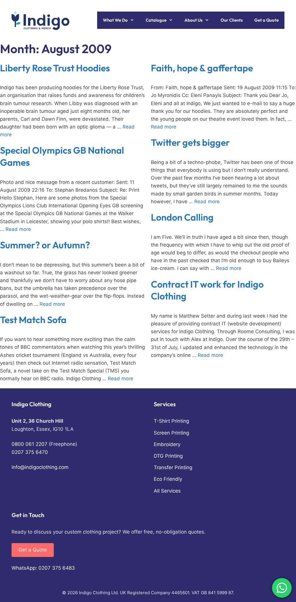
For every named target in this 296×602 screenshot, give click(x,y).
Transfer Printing (173, 467)
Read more (163, 127)
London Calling (182, 217)
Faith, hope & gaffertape (202, 68)
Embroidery (167, 444)
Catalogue (156, 20)
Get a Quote (266, 20)
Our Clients (232, 20)
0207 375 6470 (30, 452)
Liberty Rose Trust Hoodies (55, 68)
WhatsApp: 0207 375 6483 (43, 568)
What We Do (115, 20)
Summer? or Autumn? (45, 245)
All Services (167, 491)
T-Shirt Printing (171, 421)
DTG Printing (168, 456)
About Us (193, 20)
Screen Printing (171, 433)
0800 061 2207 (29, 444)
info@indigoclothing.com (40, 467)
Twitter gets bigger (190, 142)
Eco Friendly (168, 479)
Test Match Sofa (33, 319)
